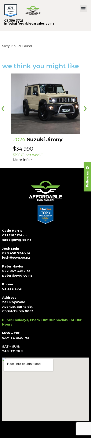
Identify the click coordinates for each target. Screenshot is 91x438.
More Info (21, 160)
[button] (83, 8)
